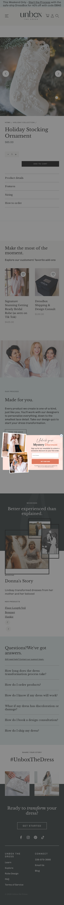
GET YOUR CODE (45, 461)
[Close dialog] (61, 435)
